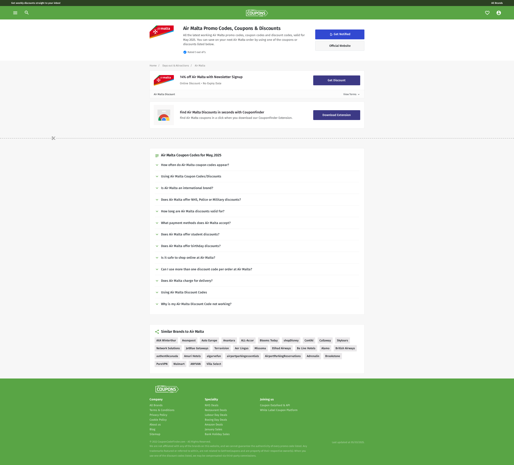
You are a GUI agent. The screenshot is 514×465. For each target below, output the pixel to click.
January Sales (213, 429)
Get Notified (339, 34)
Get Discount (337, 80)
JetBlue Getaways (197, 348)
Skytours (342, 340)
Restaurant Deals (216, 410)
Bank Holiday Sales (217, 434)
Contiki (309, 340)
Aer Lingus (242, 348)
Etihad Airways (281, 348)
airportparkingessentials (243, 356)
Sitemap (155, 434)
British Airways (345, 348)
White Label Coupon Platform (279, 410)
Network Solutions (168, 348)
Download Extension (336, 115)
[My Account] (498, 12)
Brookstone (332, 356)
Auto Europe (209, 340)
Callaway (325, 340)
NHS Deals (211, 405)
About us (155, 424)
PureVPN (161, 364)
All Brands (497, 3)
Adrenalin (313, 356)
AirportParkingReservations (283, 356)
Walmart (179, 364)
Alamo (325, 348)
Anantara (229, 340)
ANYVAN (196, 364)
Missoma (260, 348)
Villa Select (214, 364)
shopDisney (291, 340)
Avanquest (189, 340)
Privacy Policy (158, 415)
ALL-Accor (247, 340)
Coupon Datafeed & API (275, 405)
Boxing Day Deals (216, 419)
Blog (152, 429)
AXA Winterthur (166, 340)
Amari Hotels (192, 356)
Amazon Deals (214, 424)
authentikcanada (167, 356)
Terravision (221, 348)
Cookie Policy (158, 419)
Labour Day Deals (216, 415)
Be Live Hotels (306, 348)
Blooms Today (269, 340)
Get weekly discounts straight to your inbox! (35, 3)
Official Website (340, 46)
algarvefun (214, 356)
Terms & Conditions (162, 410)
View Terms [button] (351, 94)
